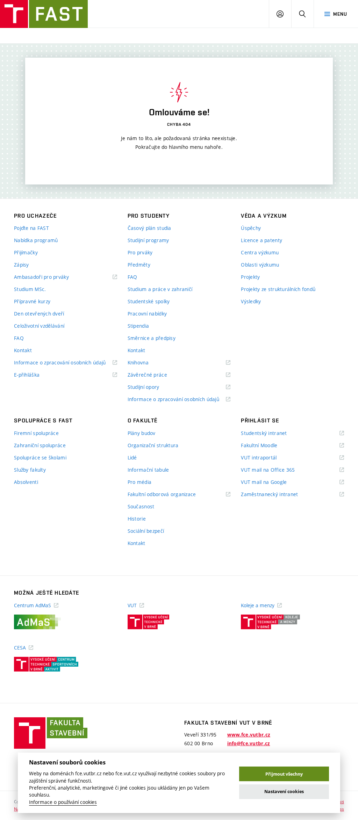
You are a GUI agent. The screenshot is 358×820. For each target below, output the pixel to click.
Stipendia (138, 325)
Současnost (141, 506)
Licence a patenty (261, 240)
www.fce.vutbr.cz (248, 735)
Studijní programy (148, 240)
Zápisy (21, 264)
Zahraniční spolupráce (40, 445)
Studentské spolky (149, 301)
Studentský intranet (273, 433)
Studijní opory (152, 387)
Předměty (139, 264)
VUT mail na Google (272, 482)
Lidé (132, 457)
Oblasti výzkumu (260, 264)
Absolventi (26, 482)
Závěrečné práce (156, 375)
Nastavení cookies (284, 791)
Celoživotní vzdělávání (39, 325)
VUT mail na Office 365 (276, 470)
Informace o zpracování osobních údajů (65, 363)
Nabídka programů (36, 240)
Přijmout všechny (284, 774)
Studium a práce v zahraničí (160, 289)
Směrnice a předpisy (152, 338)
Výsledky (251, 301)
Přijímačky (26, 252)
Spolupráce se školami (40, 457)
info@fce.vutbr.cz (248, 743)
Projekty (250, 277)
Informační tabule (148, 469)
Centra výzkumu (260, 252)
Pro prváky (140, 252)
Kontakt (23, 350)
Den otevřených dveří (39, 313)
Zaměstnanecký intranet (278, 495)
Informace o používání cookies (63, 802)
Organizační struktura (153, 445)
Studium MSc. (30, 289)
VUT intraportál (267, 458)
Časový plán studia (149, 228)
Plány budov (142, 433)
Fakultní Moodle (268, 446)
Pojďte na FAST (31, 228)
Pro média (140, 482)
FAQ (19, 338)
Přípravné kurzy (32, 301)
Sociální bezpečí (146, 531)
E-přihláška (35, 375)
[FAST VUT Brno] (44, 14)
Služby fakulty (30, 469)
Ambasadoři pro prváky (50, 277)
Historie (137, 518)
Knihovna (147, 363)
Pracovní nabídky (147, 313)
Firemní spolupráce (36, 433)
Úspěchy (251, 228)
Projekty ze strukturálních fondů (278, 289)
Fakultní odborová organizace (171, 495)
